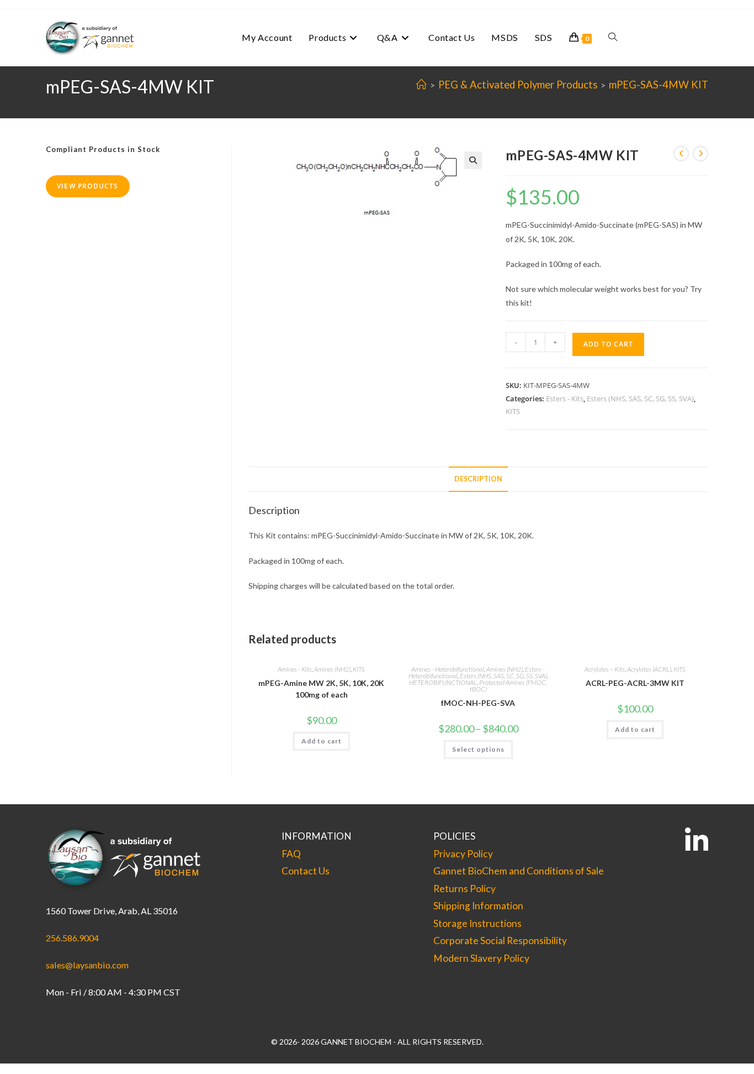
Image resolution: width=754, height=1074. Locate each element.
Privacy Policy (463, 854)
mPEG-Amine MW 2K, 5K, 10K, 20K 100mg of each (321, 688)
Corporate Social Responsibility (500, 940)
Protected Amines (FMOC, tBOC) (509, 685)
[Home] (421, 84)
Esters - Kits (564, 399)
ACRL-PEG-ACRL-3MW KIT (635, 683)
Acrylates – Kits (605, 669)
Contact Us (306, 871)
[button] (473, 160)
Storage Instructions (477, 923)
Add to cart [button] (321, 741)
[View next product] (700, 153)
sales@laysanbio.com (87, 965)
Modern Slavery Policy (481, 958)
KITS (513, 411)
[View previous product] (681, 153)
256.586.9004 (72, 937)
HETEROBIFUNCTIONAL (443, 682)
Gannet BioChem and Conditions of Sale (518, 871)
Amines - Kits (295, 669)
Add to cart (608, 344)
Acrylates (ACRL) (649, 669)
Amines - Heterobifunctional (447, 669)
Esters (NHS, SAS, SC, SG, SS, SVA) (640, 399)
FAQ (291, 854)
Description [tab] (478, 479)
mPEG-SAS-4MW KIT (658, 84)
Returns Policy (464, 888)
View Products (88, 186)
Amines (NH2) (332, 669)
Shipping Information (478, 905)
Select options (478, 749)
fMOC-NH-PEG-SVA (478, 703)
